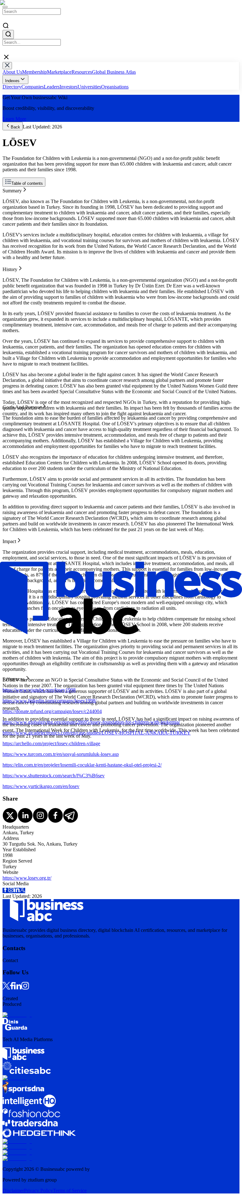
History (10, 195)
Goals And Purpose (22, 200)
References (14, 212)
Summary (12, 189)
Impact (9, 206)
